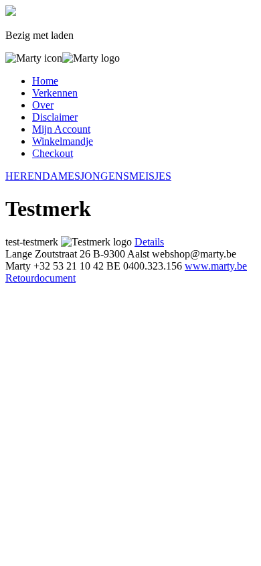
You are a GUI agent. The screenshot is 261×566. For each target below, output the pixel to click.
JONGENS (104, 176)
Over (43, 105)
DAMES (61, 176)
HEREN (23, 176)
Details (149, 241)
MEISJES (150, 176)
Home (45, 81)
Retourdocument (40, 278)
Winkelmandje (62, 141)
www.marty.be (216, 266)
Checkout (52, 153)
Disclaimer (55, 117)
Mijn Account (61, 129)
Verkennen (55, 93)
